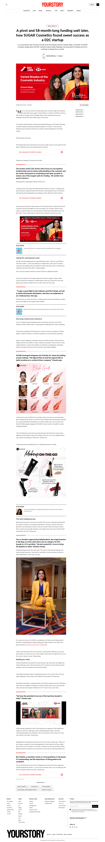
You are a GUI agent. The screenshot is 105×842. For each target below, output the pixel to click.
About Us (49, 834)
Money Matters (52, 26)
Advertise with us (40, 782)
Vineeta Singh (45, 786)
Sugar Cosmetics (22, 786)
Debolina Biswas (51, 56)
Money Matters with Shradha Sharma (27, 789)
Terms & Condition (68, 834)
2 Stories (60, 56)
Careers (54, 834)
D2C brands (34, 786)
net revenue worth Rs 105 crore (33, 645)
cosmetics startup (46, 789)
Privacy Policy (60, 834)
